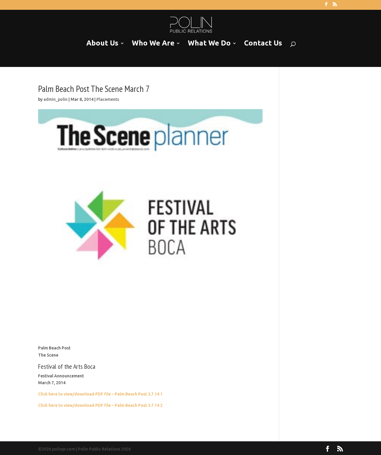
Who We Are (153, 43)
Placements (107, 99)
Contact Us (263, 43)
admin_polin (55, 99)
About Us (102, 43)
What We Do (209, 43)
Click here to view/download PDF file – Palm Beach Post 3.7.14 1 (100, 394)
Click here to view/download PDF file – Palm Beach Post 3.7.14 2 (100, 405)
